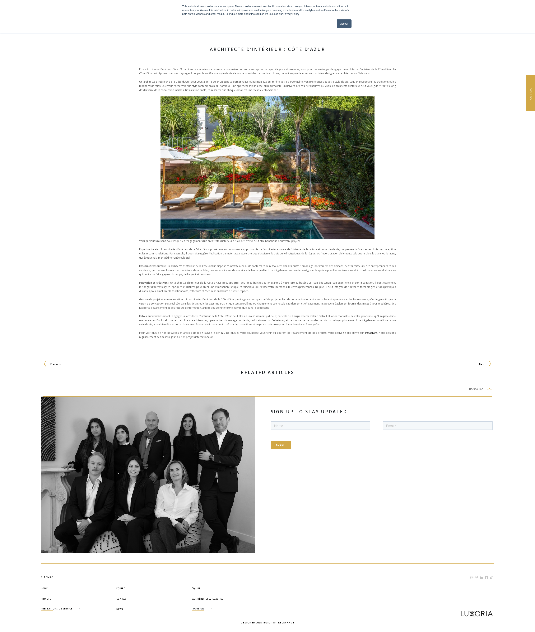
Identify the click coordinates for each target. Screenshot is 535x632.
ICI (222, 333)
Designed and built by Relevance (267, 622)
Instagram (371, 333)
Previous (55, 364)
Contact (122, 598)
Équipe (120, 588)
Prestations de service (56, 608)
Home (44, 588)
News (119, 609)
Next (482, 364)
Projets (46, 598)
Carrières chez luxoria (207, 598)
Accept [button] (344, 23)
